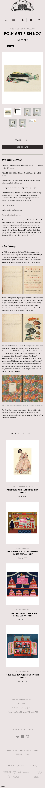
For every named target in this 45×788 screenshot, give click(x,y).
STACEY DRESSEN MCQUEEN (22, 486)
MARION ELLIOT (22, 548)
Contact (15, 750)
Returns (36, 750)
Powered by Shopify (31, 766)
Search (9, 750)
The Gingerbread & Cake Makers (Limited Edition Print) (22, 552)
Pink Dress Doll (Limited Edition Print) (22, 491)
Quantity (18, 140)
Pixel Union (21, 766)
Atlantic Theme (12, 766)
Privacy (27, 754)
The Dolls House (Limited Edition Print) (22, 676)
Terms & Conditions (25, 750)
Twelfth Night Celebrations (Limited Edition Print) (22, 614)
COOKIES (19, 754)
